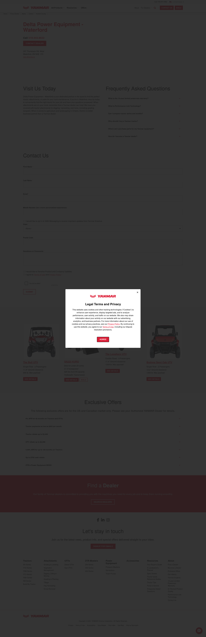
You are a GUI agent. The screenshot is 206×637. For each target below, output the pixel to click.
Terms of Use (108, 326)
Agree (103, 339)
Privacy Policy (114, 324)
